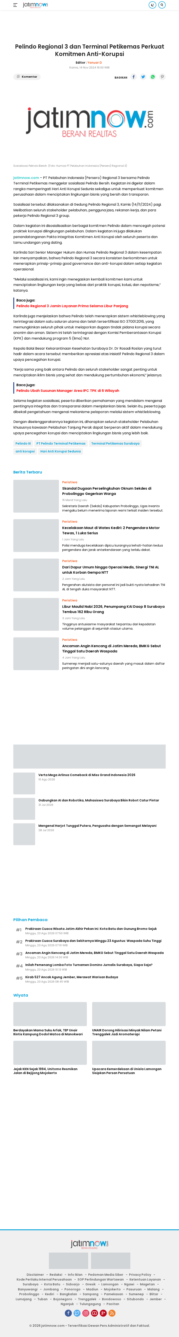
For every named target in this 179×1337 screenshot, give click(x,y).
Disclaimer (35, 1274)
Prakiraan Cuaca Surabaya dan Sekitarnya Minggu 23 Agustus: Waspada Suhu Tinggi (93, 941)
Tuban (42, 1299)
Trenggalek (87, 1299)
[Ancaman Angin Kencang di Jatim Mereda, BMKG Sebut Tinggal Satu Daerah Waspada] (36, 653)
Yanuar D (95, 62)
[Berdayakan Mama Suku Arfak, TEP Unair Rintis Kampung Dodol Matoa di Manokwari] (50, 1014)
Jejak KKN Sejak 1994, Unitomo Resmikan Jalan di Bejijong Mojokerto (45, 1071)
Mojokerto (112, 1289)
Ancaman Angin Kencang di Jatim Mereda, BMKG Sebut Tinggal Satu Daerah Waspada (111, 648)
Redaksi (56, 1274)
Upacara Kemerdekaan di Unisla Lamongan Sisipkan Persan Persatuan (127, 1071)
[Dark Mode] (152, 5)
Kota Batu (52, 1284)
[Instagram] (85, 1313)
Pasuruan (134, 1289)
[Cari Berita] (162, 5)
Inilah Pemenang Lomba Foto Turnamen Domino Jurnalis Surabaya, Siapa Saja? (89, 965)
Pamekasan (113, 1294)
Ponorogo (72, 1289)
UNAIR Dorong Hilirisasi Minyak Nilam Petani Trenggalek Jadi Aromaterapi (127, 1032)
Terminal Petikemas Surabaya (115, 443)
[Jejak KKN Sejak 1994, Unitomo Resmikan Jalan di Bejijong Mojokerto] (50, 1053)
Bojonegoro (62, 1299)
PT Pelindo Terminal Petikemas (61, 443)
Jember (156, 1299)
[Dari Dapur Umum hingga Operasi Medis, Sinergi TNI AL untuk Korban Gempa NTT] (36, 575)
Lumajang (24, 1299)
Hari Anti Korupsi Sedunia (60, 451)
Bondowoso (111, 1299)
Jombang (51, 1289)
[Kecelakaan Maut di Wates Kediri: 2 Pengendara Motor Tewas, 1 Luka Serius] (36, 535)
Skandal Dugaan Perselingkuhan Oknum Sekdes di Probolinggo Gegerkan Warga (106, 491)
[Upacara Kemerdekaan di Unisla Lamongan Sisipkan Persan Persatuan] (129, 1053)
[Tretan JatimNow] (89, 756)
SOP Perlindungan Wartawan (100, 1279)
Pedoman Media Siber (105, 1274)
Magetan (147, 1284)
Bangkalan (68, 1294)
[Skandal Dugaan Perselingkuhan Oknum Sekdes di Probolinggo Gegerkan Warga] (36, 496)
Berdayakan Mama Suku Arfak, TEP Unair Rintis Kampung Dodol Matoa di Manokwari (48, 1032)
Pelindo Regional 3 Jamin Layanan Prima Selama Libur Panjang (72, 305)
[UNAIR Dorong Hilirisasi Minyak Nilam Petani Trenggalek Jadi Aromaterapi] (129, 1014)
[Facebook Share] (133, 77)
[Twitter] (77, 1313)
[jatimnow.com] (34, 5)
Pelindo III (23, 443)
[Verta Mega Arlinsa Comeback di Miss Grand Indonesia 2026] (24, 783)
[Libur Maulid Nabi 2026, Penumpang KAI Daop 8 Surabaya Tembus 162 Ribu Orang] (36, 614)
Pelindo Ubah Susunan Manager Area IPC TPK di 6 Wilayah (67, 390)
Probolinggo (29, 1294)
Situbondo (135, 1299)
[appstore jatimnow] (110, 1262)
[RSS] (111, 1313)
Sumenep (136, 1294)
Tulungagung (90, 1304)
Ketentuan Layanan (145, 1279)
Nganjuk (67, 1304)
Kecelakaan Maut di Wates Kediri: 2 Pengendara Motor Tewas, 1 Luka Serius (111, 530)
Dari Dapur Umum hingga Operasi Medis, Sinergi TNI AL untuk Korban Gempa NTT (110, 570)
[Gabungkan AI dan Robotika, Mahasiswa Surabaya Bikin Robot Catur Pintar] (24, 809)
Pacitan (113, 1304)
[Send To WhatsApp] (153, 77)
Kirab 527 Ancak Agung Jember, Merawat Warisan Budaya (71, 977)
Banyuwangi (28, 1289)
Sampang (90, 1294)
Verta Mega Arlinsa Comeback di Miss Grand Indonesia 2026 (86, 775)
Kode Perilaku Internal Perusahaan (44, 1279)
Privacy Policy (140, 1274)
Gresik (90, 1284)
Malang (153, 1289)
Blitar (154, 1294)
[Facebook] (68, 1313)
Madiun (92, 1289)
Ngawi (129, 1284)
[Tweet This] (143, 77)
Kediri (49, 1294)
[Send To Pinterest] (162, 77)
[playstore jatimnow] (68, 1262)
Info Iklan (75, 1274)
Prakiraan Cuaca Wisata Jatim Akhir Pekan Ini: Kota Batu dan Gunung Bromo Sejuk (91, 929)
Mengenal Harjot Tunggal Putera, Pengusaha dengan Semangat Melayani (97, 826)
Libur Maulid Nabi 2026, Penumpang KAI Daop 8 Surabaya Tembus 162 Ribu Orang (113, 609)
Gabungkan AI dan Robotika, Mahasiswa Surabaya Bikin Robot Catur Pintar (98, 800)
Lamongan (110, 1284)
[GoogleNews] (103, 1313)
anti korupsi (25, 451)
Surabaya (30, 1284)
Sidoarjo (73, 1284)
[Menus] (16, 5)
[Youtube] (94, 1313)
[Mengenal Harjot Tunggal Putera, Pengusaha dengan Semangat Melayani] (24, 834)
